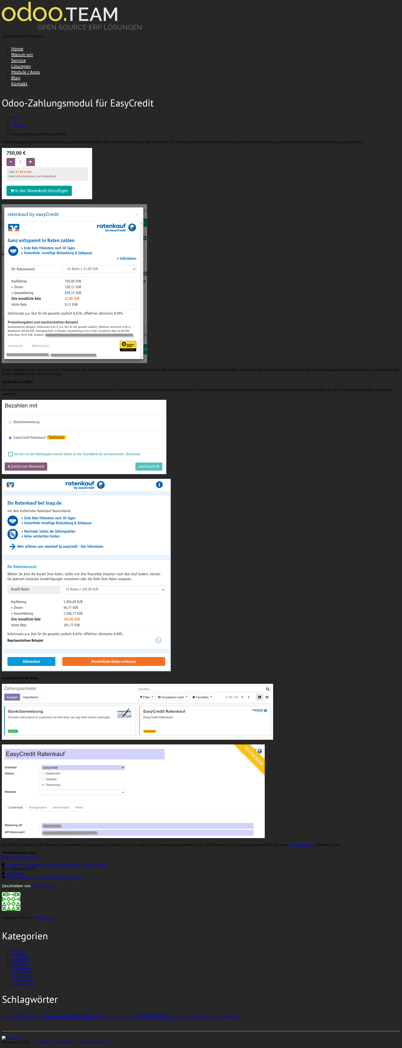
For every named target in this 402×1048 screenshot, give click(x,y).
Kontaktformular (301, 845)
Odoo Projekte (22, 971)
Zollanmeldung (22, 984)
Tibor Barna (14, 873)
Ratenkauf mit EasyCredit (21, 857)
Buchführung (86, 1016)
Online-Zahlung (57, 877)
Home (17, 49)
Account (17, 950)
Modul (145, 1015)
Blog (15, 78)
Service (18, 60)
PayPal (203, 1016)
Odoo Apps (52, 865)
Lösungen (21, 66)
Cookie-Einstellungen (95, 1042)
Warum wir (22, 54)
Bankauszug (58, 1016)
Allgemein (19, 126)
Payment (77, 877)
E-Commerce (32, 865)
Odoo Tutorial (21, 976)
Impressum (44, 1042)
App (9, 877)
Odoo (40, 877)
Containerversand (111, 1017)
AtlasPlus (38, 1016)
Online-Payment (95, 865)
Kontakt (19, 84)
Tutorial (213, 1017)
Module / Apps (25, 72)
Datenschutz (65, 1042)
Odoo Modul (72, 865)
